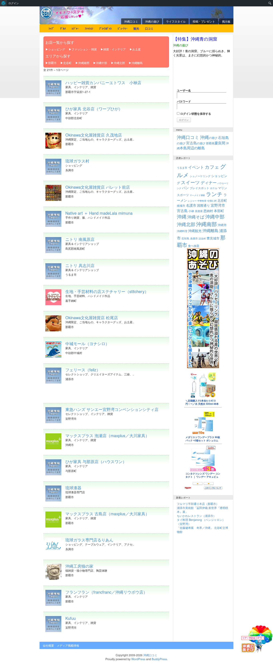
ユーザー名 (184, 90)
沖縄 (181, 216)
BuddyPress (159, 659)
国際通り (203, 205)
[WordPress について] (3, 3)
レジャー (192, 200)
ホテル (213, 188)
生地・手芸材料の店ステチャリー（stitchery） (106, 291)
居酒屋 (199, 211)
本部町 (219, 210)
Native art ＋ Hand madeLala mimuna (99, 213)
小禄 (191, 211)
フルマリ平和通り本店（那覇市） (198, 504)
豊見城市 (213, 238)
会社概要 (48, 645)
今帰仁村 (212, 200)
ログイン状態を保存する (195, 114)
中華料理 (201, 200)
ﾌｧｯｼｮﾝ (89, 28)
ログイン (13, 3)
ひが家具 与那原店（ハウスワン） (96, 461)
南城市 (181, 205)
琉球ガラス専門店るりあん (89, 540)
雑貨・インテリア (114, 49)
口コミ (149, 28)
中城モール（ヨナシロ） (87, 343)
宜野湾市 (218, 205)
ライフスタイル (176, 21)
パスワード (184, 101)
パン (185, 187)
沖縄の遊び (152, 21)
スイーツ (190, 182)
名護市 (191, 205)
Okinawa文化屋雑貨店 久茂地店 (93, 135)
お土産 (136, 49)
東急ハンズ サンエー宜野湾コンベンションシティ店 (111, 409)
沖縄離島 (137, 63)
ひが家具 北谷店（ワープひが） (94, 109)
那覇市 (52, 63)
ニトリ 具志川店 (80, 265)
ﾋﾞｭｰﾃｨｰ (123, 28)
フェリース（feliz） (82, 370)
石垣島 (185, 238)
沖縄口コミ (131, 21)
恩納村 (208, 210)
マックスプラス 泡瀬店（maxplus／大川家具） (107, 435)
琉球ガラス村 (77, 161)
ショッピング (56, 49)
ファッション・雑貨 (84, 49)
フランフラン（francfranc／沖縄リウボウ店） (106, 592)
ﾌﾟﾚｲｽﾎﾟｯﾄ (105, 28)
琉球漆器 (73, 488)
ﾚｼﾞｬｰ (75, 28)
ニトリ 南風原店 (80, 239)
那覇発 (215, 143)
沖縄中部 (101, 63)
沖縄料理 (182, 231)
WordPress (138, 659)
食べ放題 (193, 246)
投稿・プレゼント (204, 21)
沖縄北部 (119, 63)
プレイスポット (199, 188)
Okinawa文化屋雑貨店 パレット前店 (97, 187)
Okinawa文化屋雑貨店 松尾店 (91, 317)
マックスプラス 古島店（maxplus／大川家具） (107, 513)
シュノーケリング (200, 176)
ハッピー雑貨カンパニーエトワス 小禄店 (103, 82)
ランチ (214, 194)
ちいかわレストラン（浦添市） (196, 516)
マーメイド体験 (197, 195)
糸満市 (194, 238)
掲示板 (226, 21)
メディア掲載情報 (68, 645)
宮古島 (182, 210)
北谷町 (67, 63)
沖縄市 (222, 224)
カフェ (212, 167)
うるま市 (182, 167)
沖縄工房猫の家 (79, 566)
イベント (196, 167)
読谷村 (202, 238)
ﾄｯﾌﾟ (51, 28)
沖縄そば (195, 217)
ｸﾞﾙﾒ (63, 28)
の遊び (208, 138)
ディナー (209, 182)
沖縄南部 (83, 63)
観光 (136, 28)
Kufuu (70, 618)
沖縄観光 (195, 230)
